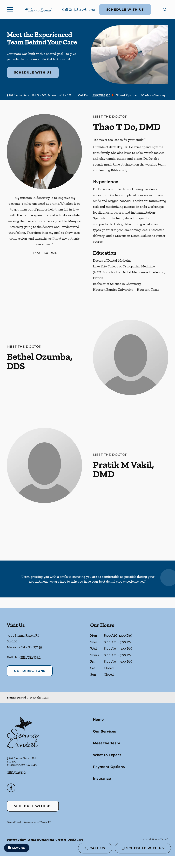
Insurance (102, 778)
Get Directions (29, 671)
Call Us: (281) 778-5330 (78, 10)
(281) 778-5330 (101, 95)
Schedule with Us (125, 9)
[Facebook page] (11, 787)
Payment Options (109, 767)
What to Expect (107, 755)
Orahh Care (75, 839)
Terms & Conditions (40, 839)
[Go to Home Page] (38, 9)
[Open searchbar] (164, 9)
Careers (61, 839)
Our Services (104, 731)
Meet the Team (106, 743)
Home (98, 719)
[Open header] (10, 9)
